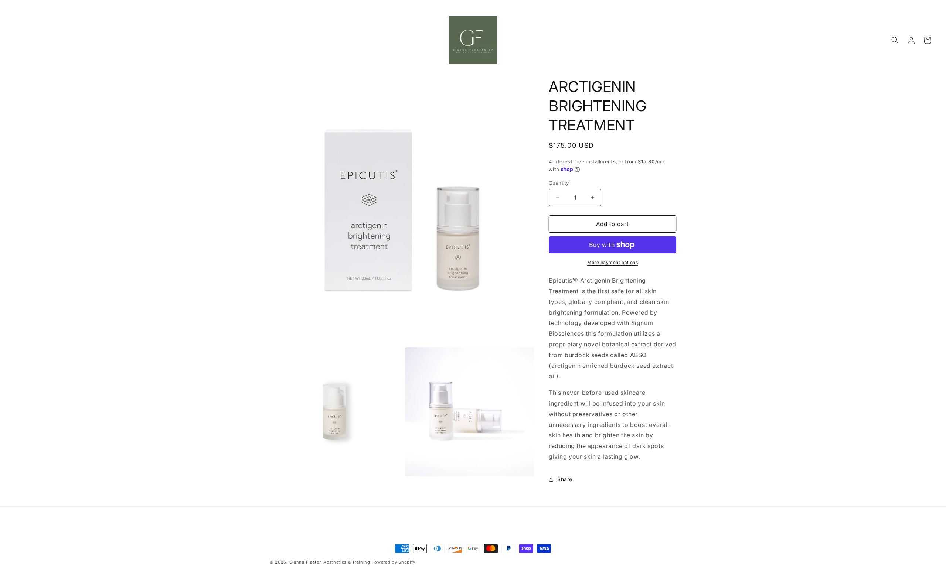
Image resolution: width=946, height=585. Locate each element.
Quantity (559, 183)
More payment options (612, 262)
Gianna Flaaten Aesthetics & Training (329, 562)
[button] (895, 40)
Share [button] (564, 479)
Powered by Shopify (394, 562)
